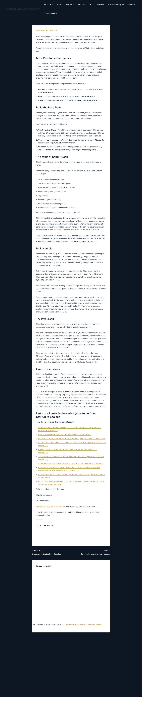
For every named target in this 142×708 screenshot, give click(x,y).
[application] (90, 4)
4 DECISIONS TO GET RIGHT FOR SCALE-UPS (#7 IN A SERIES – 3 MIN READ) (71, 463)
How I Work (49, 4)
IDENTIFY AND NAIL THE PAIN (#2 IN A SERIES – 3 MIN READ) (64, 435)
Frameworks (83, 4)
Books (60, 4)
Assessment (99, 4)
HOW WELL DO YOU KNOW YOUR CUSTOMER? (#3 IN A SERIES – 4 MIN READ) (71, 439)
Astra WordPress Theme (96, 702)
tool (51, 324)
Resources (70, 4)
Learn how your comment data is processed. (84, 624)
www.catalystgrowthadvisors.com (51, 506)
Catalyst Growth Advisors (22, 9)
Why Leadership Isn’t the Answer (121, 4)
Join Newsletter (50, 13)
